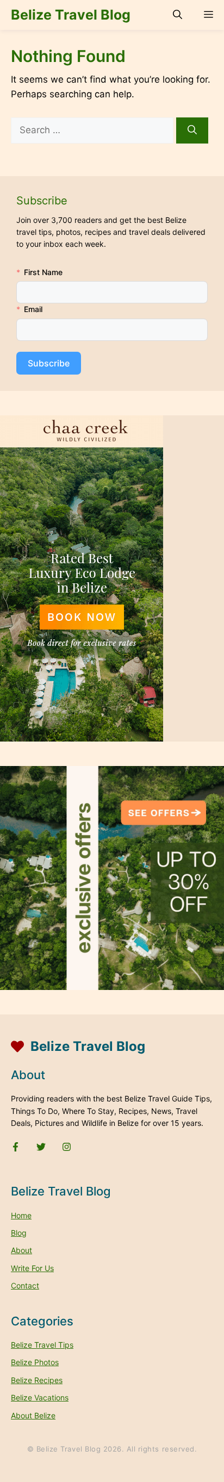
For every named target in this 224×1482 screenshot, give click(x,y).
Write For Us (32, 1268)
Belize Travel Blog (70, 15)
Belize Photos (35, 1362)
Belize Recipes (37, 1380)
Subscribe (49, 363)
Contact (25, 1285)
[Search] (192, 130)
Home (21, 1215)
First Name (43, 272)
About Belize (33, 1415)
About (21, 1250)
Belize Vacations (40, 1397)
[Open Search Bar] (177, 15)
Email (33, 309)
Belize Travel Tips (42, 1344)
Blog (19, 1232)
